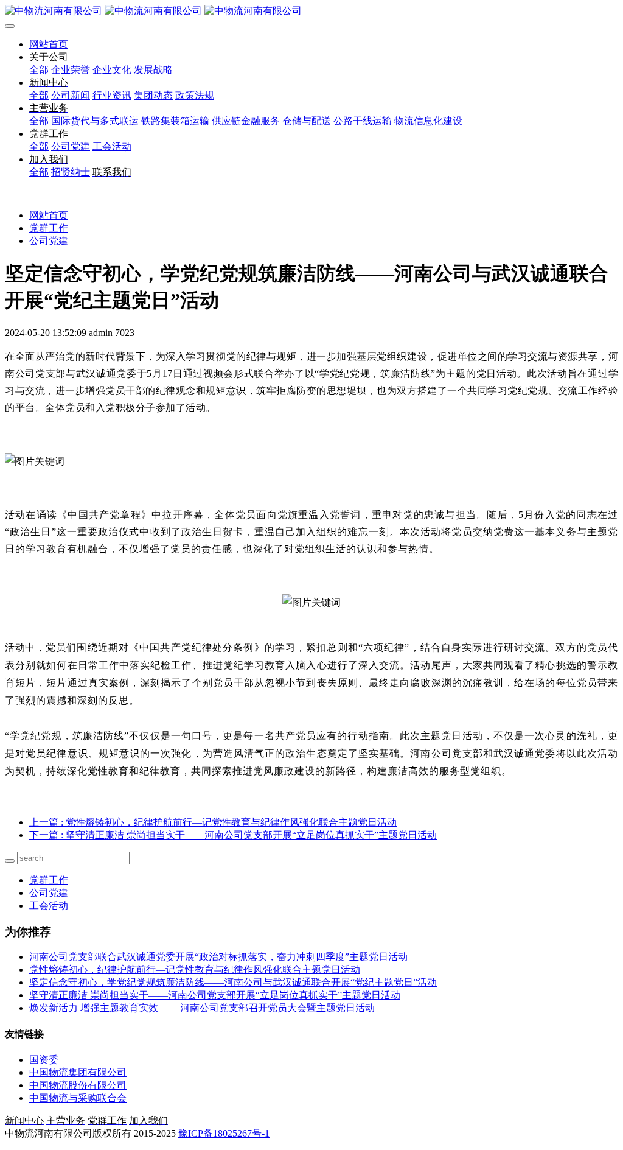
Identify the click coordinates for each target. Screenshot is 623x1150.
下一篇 (233, 835)
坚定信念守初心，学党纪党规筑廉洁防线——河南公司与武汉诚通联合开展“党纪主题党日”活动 (233, 982)
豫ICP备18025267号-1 (224, 1133)
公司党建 (48, 241)
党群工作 (48, 228)
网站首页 (48, 44)
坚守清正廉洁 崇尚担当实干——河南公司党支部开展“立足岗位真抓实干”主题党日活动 (214, 995)
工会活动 (48, 905)
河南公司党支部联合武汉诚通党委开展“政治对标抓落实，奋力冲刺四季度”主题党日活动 (218, 957)
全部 (39, 70)
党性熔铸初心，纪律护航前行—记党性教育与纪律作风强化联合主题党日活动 (194, 969)
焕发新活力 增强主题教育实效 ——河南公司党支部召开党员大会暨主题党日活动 (202, 1008)
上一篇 (213, 822)
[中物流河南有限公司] (311, 11)
